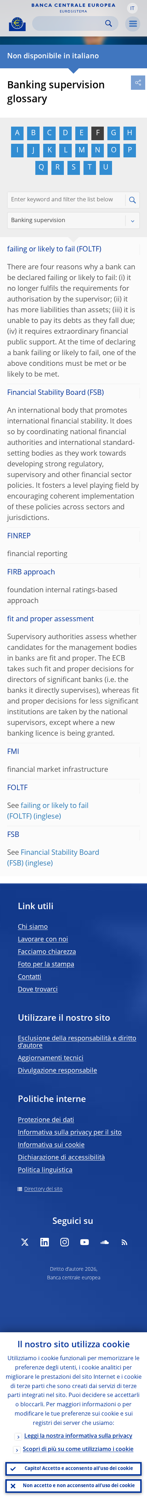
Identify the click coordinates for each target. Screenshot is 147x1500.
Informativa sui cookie (51, 1145)
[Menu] (132, 23)
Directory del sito (43, 1189)
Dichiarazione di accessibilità (61, 1158)
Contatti (29, 977)
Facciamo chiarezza (47, 952)
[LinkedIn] (44, 1242)
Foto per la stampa (46, 964)
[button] (132, 8)
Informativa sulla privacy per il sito (70, 1132)
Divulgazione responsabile (57, 1071)
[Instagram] (64, 1242)
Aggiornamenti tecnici (50, 1058)
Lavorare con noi (43, 939)
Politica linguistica (45, 1170)
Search (109, 23)
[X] (24, 1242)
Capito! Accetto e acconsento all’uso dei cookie (79, 1468)
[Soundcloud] (104, 1242)
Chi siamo (33, 927)
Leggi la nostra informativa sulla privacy (78, 1436)
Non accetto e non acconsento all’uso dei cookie (79, 1486)
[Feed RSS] (124, 1242)
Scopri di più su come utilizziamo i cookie (78, 1449)
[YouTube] (84, 1242)
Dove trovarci (38, 989)
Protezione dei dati (46, 1120)
